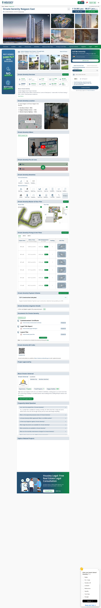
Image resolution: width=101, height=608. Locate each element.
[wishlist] (48, 15)
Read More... (21, 96)
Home (3, 6)
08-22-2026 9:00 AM (80, 74)
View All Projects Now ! (26, 399)
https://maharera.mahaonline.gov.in (42, 358)
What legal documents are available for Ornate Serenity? (35, 425)
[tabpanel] (85, 84)
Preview (62, 322)
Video (20, 46)
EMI (45, 246)
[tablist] (85, 65)
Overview (5, 46)
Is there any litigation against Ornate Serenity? (32, 421)
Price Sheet (64, 232)
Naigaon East (11, 6)
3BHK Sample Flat (23, 135)
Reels (82, 2)
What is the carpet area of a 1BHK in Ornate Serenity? (34, 434)
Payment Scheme (73, 46)
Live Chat (92, 11)
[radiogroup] (85, 79)
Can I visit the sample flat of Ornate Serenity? (32, 407)
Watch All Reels (63, 51)
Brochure (65, 74)
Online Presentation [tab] (92, 65)
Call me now (85, 60)
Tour (79, 11)
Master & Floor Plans (47, 46)
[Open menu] (98, 2)
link (48, 340)
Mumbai (6, 6)
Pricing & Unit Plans (61, 46)
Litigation (83, 46)
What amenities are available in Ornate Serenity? (32, 428)
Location (13, 46)
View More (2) (44, 337)
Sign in (91, 2)
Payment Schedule (63, 293)
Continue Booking (85, 87)
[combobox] (90, 70)
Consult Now (48, 491)
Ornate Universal (8, 11)
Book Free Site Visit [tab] (79, 65)
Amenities (36, 46)
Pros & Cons (28, 46)
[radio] (72, 78)
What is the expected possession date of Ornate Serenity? (35, 415)
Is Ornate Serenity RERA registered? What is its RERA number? (36, 418)
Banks (96, 46)
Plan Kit (65, 201)
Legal (90, 46)
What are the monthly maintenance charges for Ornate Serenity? (37, 431)
